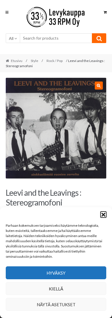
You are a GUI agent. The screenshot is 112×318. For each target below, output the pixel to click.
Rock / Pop (55, 61)
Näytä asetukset (56, 304)
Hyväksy (56, 273)
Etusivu (16, 61)
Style (34, 61)
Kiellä (56, 288)
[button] (103, 214)
